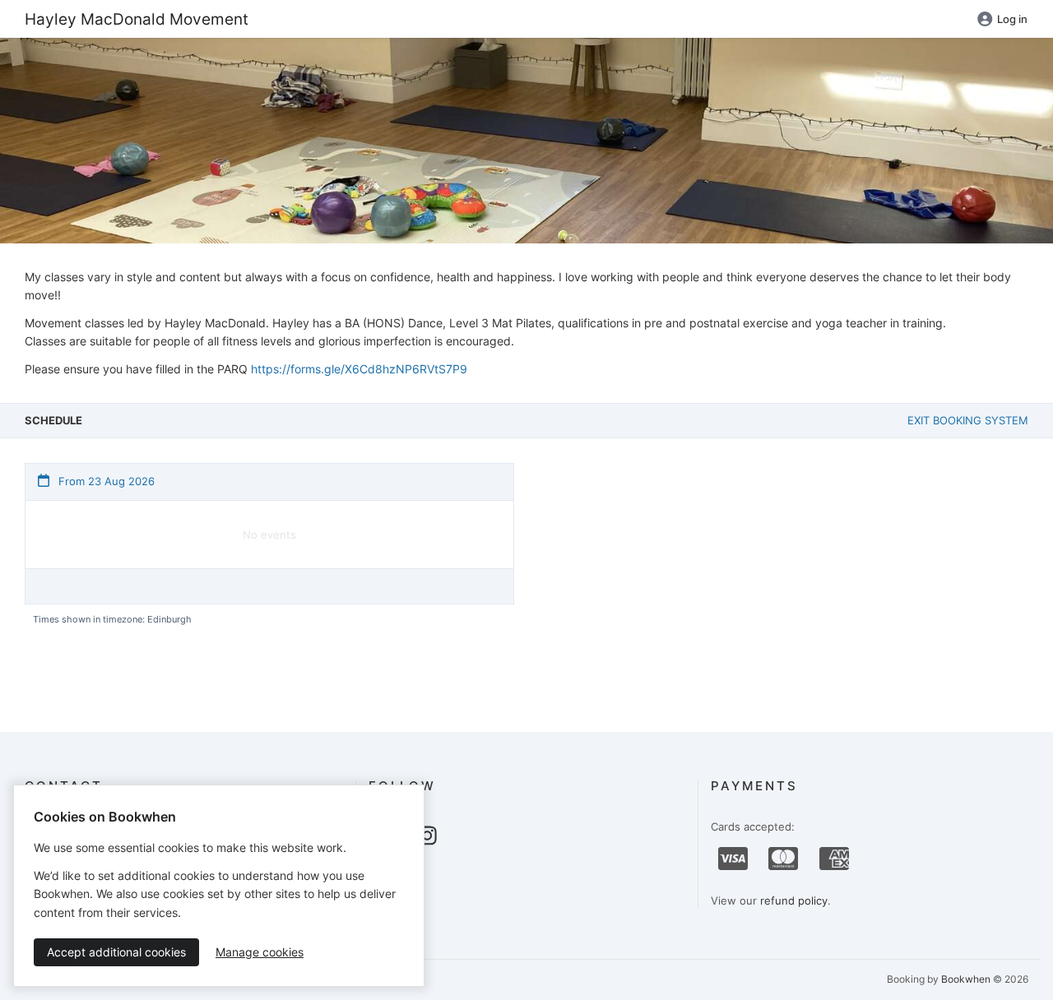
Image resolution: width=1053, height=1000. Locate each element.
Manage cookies (260, 952)
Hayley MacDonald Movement (136, 19)
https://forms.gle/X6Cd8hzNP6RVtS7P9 (359, 369)
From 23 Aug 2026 (105, 481)
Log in (1012, 18)
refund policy (794, 900)
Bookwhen (965, 979)
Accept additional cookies (116, 952)
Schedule (53, 420)
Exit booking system (967, 420)
